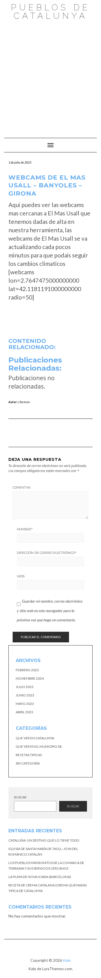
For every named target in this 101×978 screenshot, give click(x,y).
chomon (24, 402)
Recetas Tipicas (29, 755)
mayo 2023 (25, 703)
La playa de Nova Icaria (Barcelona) (39, 877)
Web (21, 576)
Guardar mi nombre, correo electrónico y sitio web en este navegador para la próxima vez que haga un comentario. (49, 610)
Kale (67, 960)
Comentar (22, 487)
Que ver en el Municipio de (39, 746)
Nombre (25, 529)
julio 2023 (24, 687)
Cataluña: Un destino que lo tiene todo (43, 840)
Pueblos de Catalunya (50, 12)
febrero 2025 (27, 670)
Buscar (20, 797)
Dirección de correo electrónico (46, 553)
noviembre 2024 (30, 678)
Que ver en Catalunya (35, 738)
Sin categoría (28, 763)
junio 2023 (25, 695)
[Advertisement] (50, 76)
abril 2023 (24, 712)
